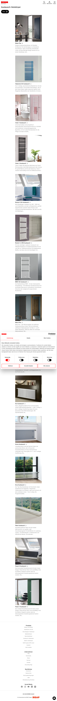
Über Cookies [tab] (47, 338)
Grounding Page (28, 664)
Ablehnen (10, 365)
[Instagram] (25, 687)
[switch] (21, 360)
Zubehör (28, 645)
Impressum (28, 671)
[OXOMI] (35, 687)
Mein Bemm (49, 3)
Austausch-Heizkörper (28, 638)
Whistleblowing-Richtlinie (28, 679)
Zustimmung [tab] (10, 338)
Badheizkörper (28, 634)
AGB (29, 677)
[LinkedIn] (32, 687)
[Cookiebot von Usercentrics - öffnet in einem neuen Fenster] (49, 334)
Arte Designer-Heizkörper (28, 631)
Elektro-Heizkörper (28, 640)
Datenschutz (28, 673)
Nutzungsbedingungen (28, 675)
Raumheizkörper (28, 636)
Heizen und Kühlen (28, 627)
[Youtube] (28, 687)
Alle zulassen (46, 365)
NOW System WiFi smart (28, 643)
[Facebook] (22, 687)
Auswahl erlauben (28, 365)
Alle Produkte (28, 647)
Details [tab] (28, 338)
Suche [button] (44, 3)
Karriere (28, 660)
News (28, 658)
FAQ (28, 653)
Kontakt (28, 662)
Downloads (28, 655)
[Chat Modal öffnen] (54, 698)
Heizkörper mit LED (28, 629)
